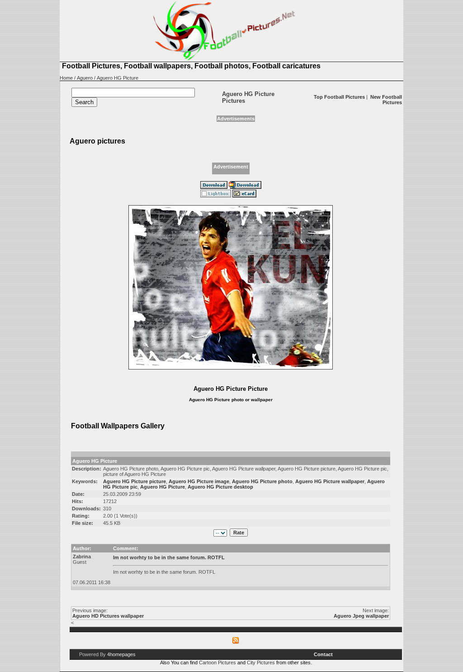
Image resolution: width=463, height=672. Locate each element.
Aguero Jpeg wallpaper (361, 616)
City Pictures (261, 662)
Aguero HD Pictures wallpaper (108, 616)
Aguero (85, 78)
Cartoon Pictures (217, 662)
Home (66, 78)
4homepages (121, 654)
